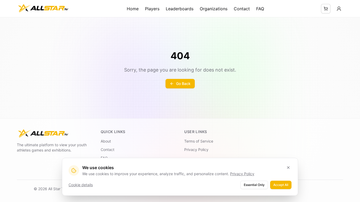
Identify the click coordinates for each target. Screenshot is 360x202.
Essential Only (254, 185)
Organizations (213, 8)
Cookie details (81, 185)
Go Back (183, 83)
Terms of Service (198, 141)
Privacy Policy (196, 149)
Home (133, 8)
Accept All (280, 185)
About (106, 141)
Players (152, 8)
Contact (242, 8)
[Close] (288, 167)
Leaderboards (179, 8)
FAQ (260, 8)
